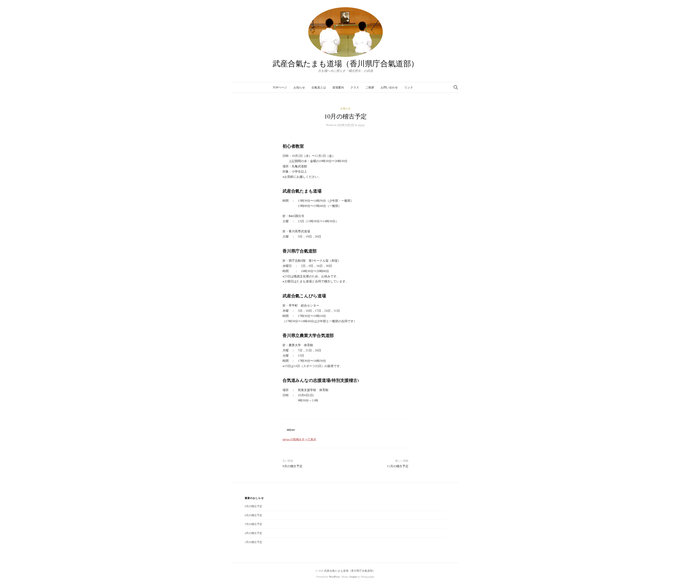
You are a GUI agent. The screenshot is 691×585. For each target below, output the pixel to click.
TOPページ (280, 87)
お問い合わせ (389, 87)
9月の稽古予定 (292, 466)
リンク (408, 87)
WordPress (334, 576)
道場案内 (338, 87)
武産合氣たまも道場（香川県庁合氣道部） (345, 63)
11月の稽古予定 (397, 466)
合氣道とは (318, 87)
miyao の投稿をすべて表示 (299, 439)
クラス (354, 87)
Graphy (353, 576)
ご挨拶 (369, 87)
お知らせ (299, 87)
